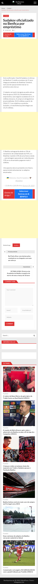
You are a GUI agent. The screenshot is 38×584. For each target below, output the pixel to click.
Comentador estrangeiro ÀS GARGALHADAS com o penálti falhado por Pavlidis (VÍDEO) (19, 571)
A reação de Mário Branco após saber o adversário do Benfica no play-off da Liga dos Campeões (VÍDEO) (18, 432)
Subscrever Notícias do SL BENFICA (23, 35)
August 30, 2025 (28, 186)
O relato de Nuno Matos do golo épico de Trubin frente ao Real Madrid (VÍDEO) (17, 397)
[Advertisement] (19, 58)
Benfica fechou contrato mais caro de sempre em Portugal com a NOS (19, 503)
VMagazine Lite (19, 582)
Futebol (6, 16)
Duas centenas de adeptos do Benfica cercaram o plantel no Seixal (16, 537)
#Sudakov (19, 181)
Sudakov (16, 245)
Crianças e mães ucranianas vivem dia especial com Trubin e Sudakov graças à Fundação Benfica (17, 468)
